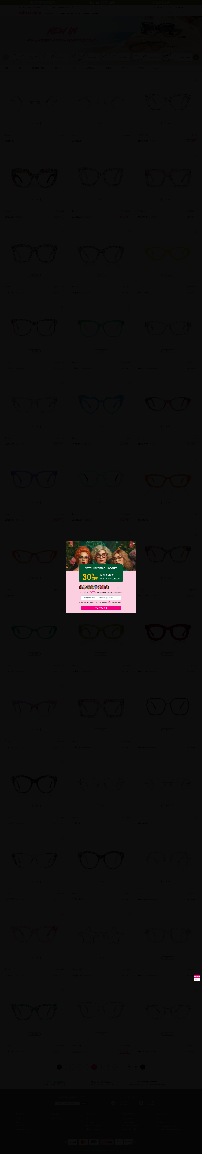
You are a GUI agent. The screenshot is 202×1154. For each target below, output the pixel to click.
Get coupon (101, 608)
